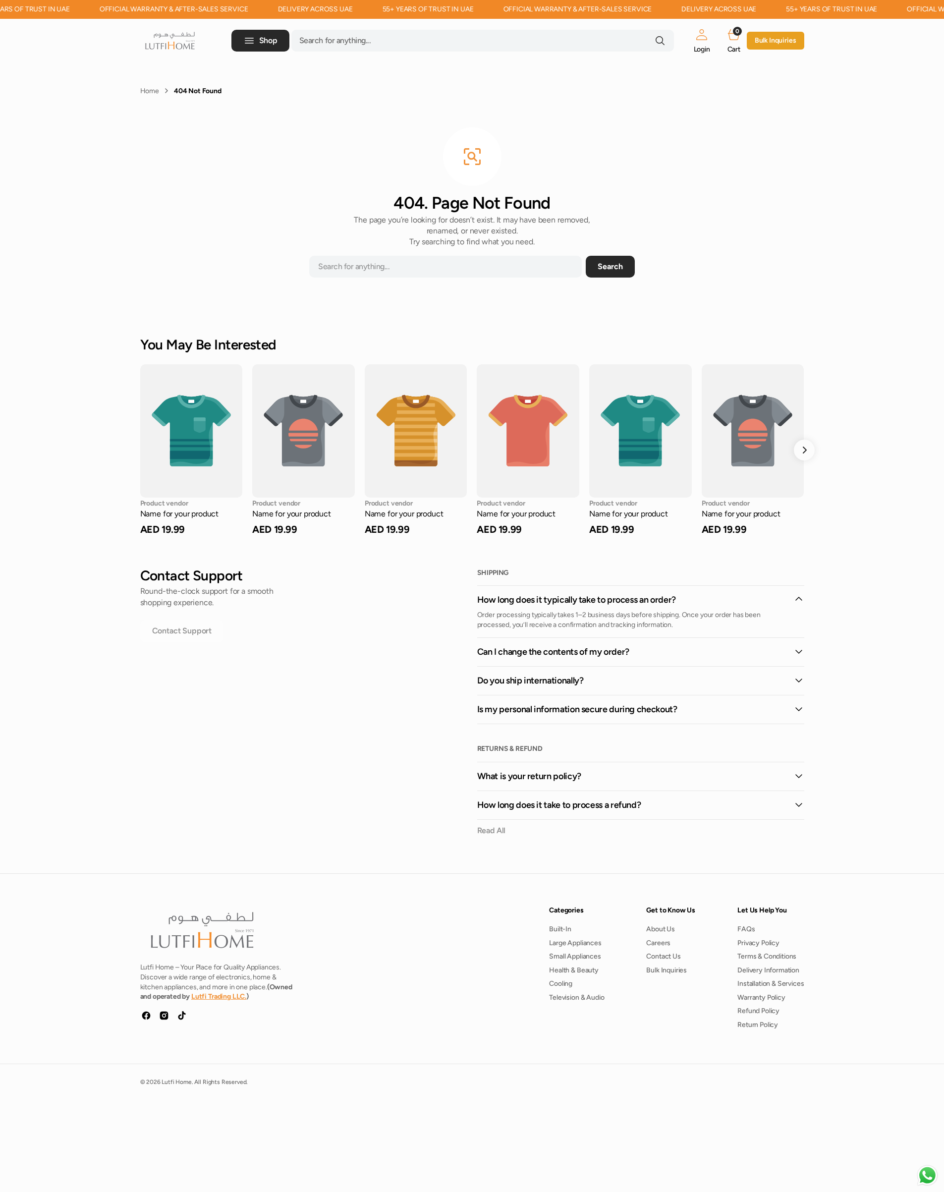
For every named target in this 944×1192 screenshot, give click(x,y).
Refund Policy (758, 1011)
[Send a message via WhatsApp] (927, 1175)
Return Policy (757, 1025)
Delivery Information (768, 970)
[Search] (660, 41)
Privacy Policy (758, 943)
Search (610, 266)
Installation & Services (770, 983)
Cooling (560, 983)
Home (149, 91)
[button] (702, 41)
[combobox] (482, 41)
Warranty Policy (761, 997)
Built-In (560, 929)
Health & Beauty (574, 970)
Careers (658, 943)
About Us (660, 929)
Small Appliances (575, 956)
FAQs (746, 929)
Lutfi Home (176, 1081)
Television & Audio (576, 997)
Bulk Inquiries (775, 40)
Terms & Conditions (766, 956)
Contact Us (663, 956)
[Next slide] (804, 450)
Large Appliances (575, 943)
